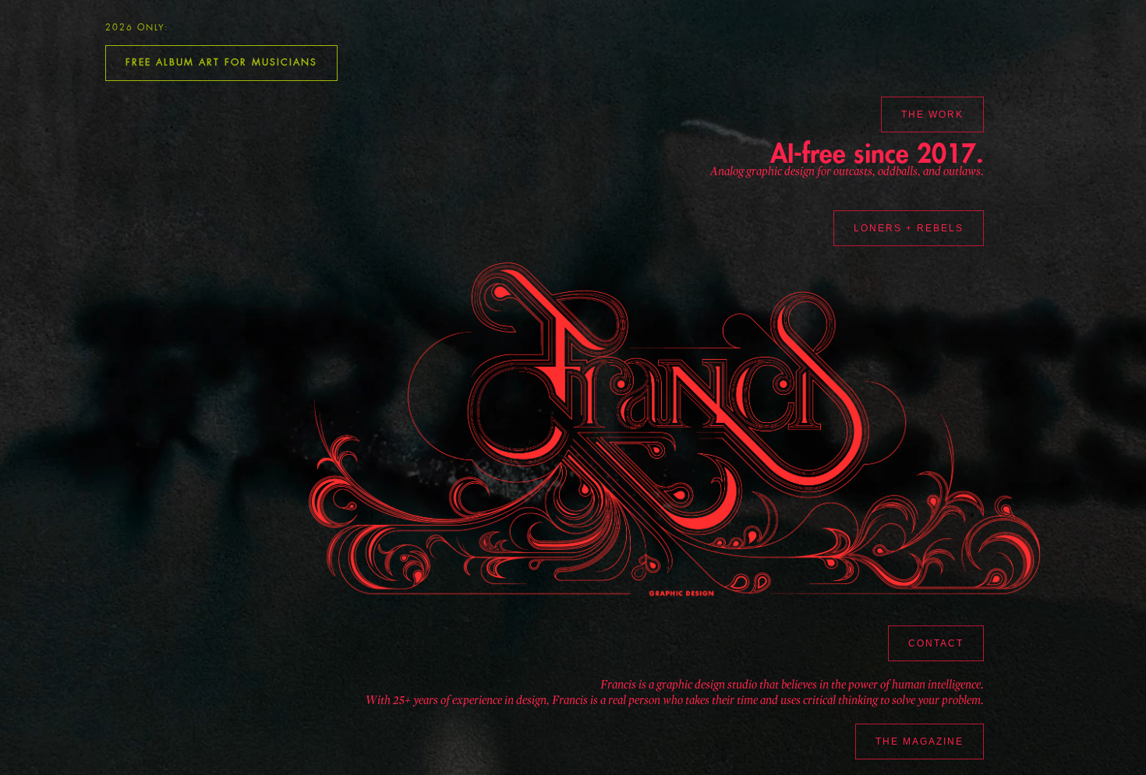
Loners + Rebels (909, 228)
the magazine (919, 741)
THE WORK (932, 114)
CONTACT (936, 643)
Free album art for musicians (221, 63)
